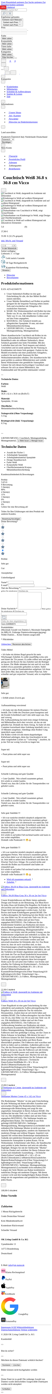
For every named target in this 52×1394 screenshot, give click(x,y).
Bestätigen (6, 142)
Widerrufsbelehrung (25, 1327)
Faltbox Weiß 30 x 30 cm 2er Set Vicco (18, 1001)
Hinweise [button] (11, 275)
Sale (8, 96)
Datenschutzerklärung (11, 1330)
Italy (23, 137)
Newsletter (13, 119)
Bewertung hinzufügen (11, 519)
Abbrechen (6, 644)
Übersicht (12, 156)
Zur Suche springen (33, 2)
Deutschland (41, 137)
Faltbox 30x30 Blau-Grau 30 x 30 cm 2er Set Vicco (23, 895)
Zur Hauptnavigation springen (23, 3)
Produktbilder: (7, 627)
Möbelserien (12, 89)
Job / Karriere (14, 116)
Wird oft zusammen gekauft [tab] (19, 879)
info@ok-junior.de (16, 1265)
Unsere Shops (14, 112)
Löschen (16, 1365)
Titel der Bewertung (10, 588)
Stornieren (6, 1365)
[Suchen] (4, 13)
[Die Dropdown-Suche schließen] (10, 13)
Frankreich (6, 137)
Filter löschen (7, 57)
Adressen (12, 162)
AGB (14, 1327)
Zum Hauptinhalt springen (13, 2)
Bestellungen (14, 169)
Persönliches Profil (16, 159)
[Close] (2, 1344)
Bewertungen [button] (12, 277)
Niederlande (30, 137)
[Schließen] (2, 1392)
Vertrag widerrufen (29, 1330)
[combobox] (14, 9)
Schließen (6, 1389)
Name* (4, 582)
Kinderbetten (12, 87)
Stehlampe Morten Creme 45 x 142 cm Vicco (21, 1096)
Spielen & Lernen (14, 94)
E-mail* (5, 585)
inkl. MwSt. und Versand (12, 241)
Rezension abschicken (21, 644)
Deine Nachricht (9, 608)
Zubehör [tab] (11, 882)
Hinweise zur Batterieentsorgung (23, 122)
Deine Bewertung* (9, 521)
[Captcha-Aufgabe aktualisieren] (4, 617)
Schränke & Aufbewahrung (19, 91)
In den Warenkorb (9, 248)
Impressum (6, 1327)
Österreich (16, 137)
